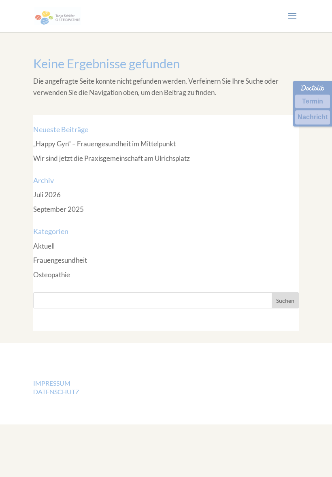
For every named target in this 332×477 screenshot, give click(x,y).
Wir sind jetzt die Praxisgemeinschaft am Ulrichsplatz (111, 158)
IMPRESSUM (51, 383)
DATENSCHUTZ (56, 391)
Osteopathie (51, 274)
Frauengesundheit (60, 260)
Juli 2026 (47, 194)
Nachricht (313, 117)
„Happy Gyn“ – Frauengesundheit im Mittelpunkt (104, 143)
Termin (312, 101)
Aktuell (44, 246)
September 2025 (58, 209)
